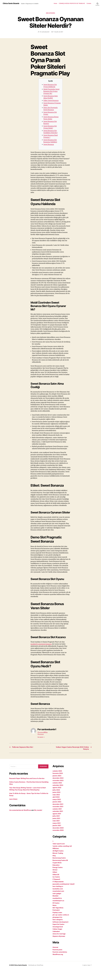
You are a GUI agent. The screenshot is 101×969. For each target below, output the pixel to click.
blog (54, 855)
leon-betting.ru (58, 886)
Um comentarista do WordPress (20, 810)
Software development (60, 922)
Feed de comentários (60, 952)
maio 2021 (56, 821)
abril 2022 (56, 797)
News (54, 905)
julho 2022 (56, 790)
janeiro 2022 (57, 802)
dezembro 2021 (58, 804)
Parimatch (56, 910)
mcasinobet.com (58, 891)
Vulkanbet (56, 931)
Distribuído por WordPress (35, 965)
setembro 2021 (58, 811)
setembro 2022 (58, 785)
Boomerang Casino (59, 858)
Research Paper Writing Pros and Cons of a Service (26, 778)
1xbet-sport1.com (59, 844)
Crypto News (57, 863)
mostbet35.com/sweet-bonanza (41, 644)
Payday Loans (57, 912)
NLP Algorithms (58, 908)
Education (56, 865)
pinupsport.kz (57, 917)
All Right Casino (58, 851)
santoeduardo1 (45, 32)
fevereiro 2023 (58, 773)
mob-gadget (57, 893)
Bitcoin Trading (58, 853)
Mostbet (55, 896)
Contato (89, 3)
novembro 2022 (58, 780)
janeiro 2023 (57, 776)
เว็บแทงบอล (40, 734)
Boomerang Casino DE (60, 860)
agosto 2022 (57, 787)
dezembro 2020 (58, 828)
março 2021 (57, 823)
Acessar (55, 947)
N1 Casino (56, 903)
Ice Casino (56, 877)
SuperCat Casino (58, 924)
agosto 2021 (57, 814)
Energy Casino (58, 867)
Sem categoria (50, 13)
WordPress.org (58, 954)
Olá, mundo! (38, 810)
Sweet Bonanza (48, 144)
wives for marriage (59, 934)
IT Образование (58, 881)
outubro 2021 (57, 809)
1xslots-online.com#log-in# (62, 846)
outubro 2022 (57, 783)
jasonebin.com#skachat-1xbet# (63, 884)
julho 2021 (56, 816)
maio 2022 (56, 795)
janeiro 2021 (57, 825)
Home (55, 3)
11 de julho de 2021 (58, 32)
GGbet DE (56, 874)
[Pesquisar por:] (23, 766)
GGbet (55, 872)
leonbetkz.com (58, 889)
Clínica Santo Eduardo (11, 3)
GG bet (55, 870)
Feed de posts (57, 950)
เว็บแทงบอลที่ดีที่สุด (42, 732)
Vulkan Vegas (57, 929)
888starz (56, 848)
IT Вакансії (56, 879)
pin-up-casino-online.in (61, 915)
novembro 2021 (58, 806)
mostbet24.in (57, 898)
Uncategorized (58, 927)
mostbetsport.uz (58, 900)
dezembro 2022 (58, 778)
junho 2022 (56, 792)
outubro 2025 (57, 771)
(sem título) (13, 799)
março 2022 (57, 799)
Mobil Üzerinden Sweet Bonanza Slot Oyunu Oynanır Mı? (51, 91)
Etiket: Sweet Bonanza (51, 100)
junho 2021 (56, 818)
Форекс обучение (59, 936)
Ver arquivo (41, 737)
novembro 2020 (58, 830)
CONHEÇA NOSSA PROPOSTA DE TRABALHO (72, 3)
